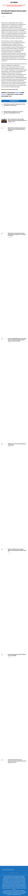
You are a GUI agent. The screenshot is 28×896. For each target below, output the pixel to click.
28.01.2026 (3, 114)
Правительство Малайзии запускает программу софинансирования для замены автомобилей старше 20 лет (17, 550)
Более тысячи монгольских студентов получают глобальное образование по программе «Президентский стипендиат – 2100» (17, 120)
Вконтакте (3, 94)
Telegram (17, 92)
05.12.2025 (3, 16)
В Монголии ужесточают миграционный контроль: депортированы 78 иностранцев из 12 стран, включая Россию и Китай (17, 234)
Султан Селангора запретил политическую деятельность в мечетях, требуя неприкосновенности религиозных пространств (17, 761)
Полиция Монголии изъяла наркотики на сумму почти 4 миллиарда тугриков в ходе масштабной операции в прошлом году (17, 129)
